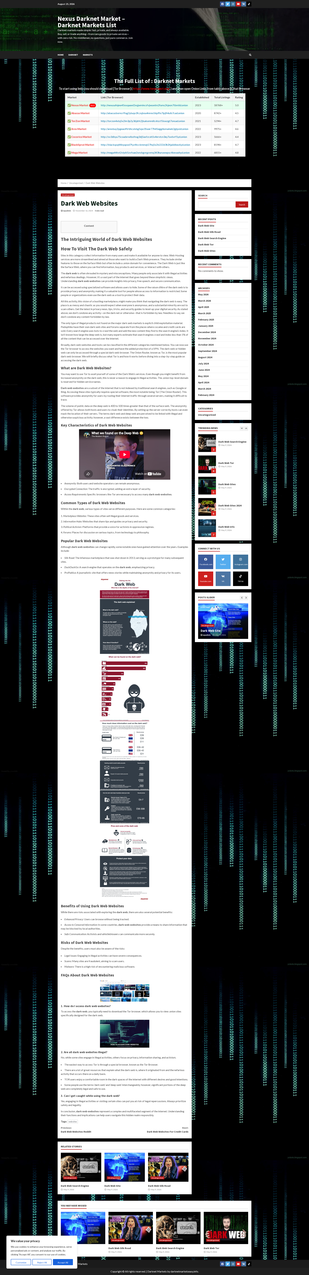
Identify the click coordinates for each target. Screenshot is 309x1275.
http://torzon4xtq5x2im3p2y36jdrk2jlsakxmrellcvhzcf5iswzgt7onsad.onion (143, 120)
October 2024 (205, 344)
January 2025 (205, 325)
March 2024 (204, 388)
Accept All (63, 1262)
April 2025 (203, 307)
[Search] (250, 55)
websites (73, 1121)
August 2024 (205, 357)
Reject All (42, 1262)
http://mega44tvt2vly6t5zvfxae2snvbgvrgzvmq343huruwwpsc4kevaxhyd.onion (145, 152)
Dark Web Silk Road (168, 1167)
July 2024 (203, 363)
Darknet (73, 54)
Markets (88, 54)
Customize (21, 1262)
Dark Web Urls (207, 485)
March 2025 (204, 313)
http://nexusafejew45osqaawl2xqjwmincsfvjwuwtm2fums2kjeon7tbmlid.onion (144, 105)
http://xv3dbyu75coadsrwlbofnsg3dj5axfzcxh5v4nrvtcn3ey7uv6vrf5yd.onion (144, 136)
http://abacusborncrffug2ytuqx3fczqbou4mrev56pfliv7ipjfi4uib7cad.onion (142, 113)
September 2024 (207, 351)
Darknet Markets (157, 1271)
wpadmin (67, 210)
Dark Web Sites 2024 (207, 464)
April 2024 (203, 382)
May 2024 (203, 376)
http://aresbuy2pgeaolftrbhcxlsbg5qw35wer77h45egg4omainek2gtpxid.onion (144, 128)
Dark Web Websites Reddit (76, 1129)
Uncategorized (68, 195)
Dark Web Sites (206, 250)
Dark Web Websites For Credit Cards (167, 1129)
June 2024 (204, 369)
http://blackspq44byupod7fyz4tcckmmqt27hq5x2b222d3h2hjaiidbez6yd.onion (145, 144)
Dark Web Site (124, 1167)
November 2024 (207, 338)
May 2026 (203, 294)
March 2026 (204, 300)
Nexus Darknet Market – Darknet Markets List (91, 22)
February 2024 (206, 395)
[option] (223, 444)
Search (202, 195)
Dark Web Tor (206, 244)
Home (61, 54)
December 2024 (207, 332)
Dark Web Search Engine (81, 1167)
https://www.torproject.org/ (152, 88)
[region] (41, 1252)
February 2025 (206, 319)
